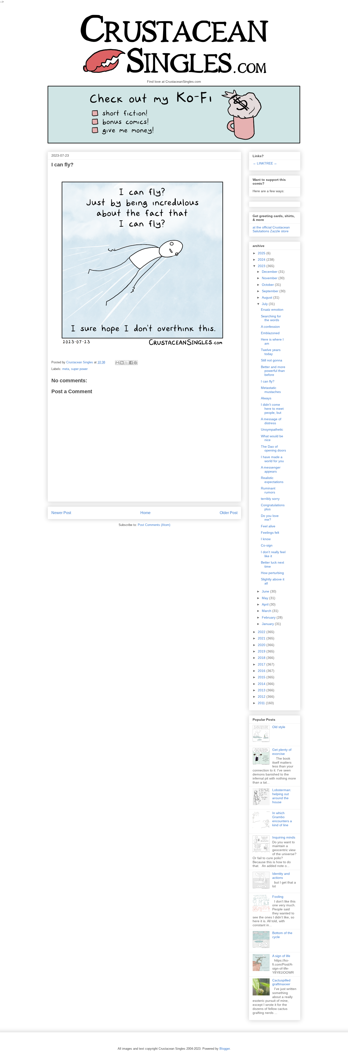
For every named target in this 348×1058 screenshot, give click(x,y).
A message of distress (271, 421)
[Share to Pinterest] (135, 362)
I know (266, 539)
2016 (262, 671)
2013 (262, 690)
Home (145, 513)
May (265, 598)
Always (266, 398)
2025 (262, 253)
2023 (262, 266)
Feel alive (268, 526)
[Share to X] (126, 362)
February (269, 617)
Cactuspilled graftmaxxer (281, 982)
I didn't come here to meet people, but (272, 409)
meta (65, 369)
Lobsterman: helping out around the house (281, 796)
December (270, 272)
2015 (262, 677)
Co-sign (266, 545)
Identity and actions (281, 876)
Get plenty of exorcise (281, 752)
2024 (262, 259)
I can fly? (267, 381)
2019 (262, 651)
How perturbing (272, 573)
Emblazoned (270, 333)
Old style (278, 727)
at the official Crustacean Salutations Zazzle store (271, 229)
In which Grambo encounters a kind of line (282, 819)
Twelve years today (271, 352)
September (270, 291)
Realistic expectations (272, 480)
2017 (262, 664)
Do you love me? (270, 518)
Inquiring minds (283, 837)
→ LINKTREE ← (265, 163)
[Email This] (117, 362)
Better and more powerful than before (273, 371)
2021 (262, 638)
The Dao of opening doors (273, 448)
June (266, 591)
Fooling (277, 896)
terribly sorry (270, 499)
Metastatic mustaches (271, 390)
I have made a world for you (272, 459)
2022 (262, 632)
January (268, 624)
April (265, 604)
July (265, 304)
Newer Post (61, 513)
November (270, 278)
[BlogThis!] (122, 362)
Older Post (228, 513)
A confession (270, 326)
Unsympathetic (272, 429)
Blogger (224, 1048)
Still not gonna (271, 360)
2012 (262, 696)
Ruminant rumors (268, 490)
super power (79, 369)
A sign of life (281, 956)
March (267, 611)
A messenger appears (271, 469)
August (267, 297)
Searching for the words (271, 318)
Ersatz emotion (272, 309)
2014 (262, 684)
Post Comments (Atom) (154, 525)
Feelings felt (270, 532)
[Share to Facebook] (131, 362)
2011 (262, 703)
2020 (262, 645)
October (268, 285)
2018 (262, 658)
